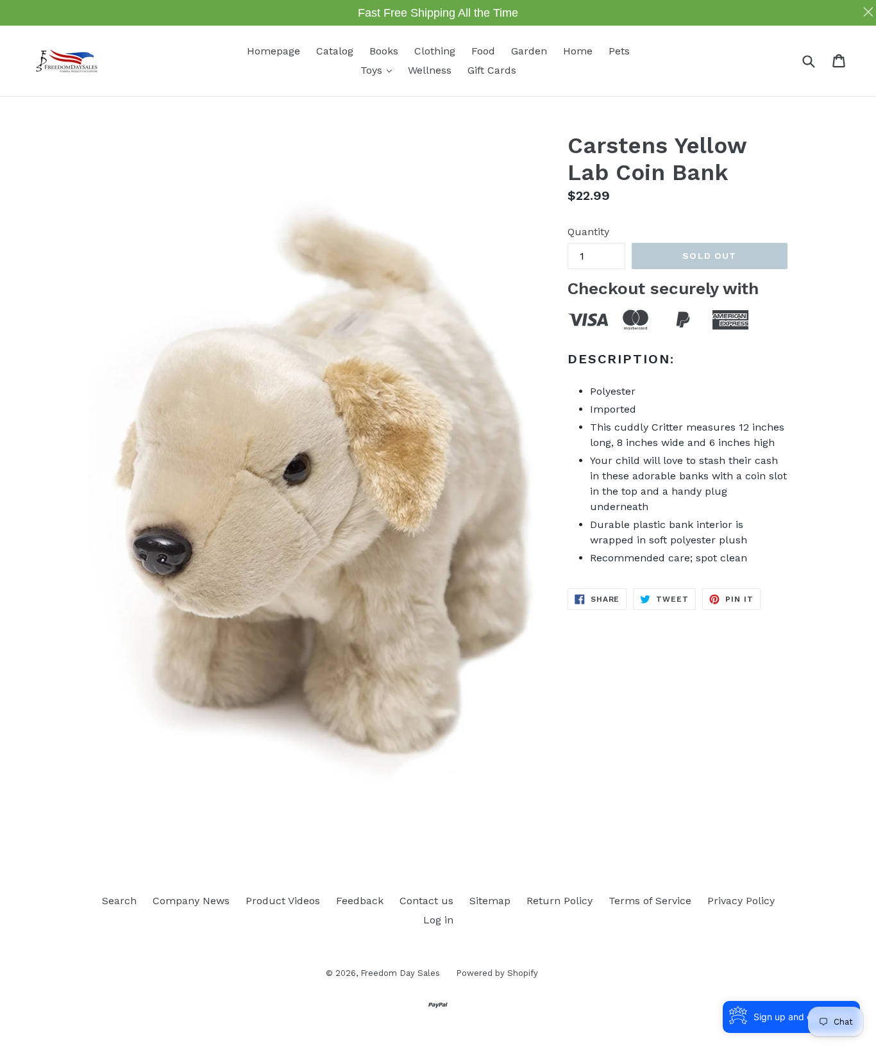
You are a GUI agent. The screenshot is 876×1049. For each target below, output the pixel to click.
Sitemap (489, 901)
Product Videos (283, 901)
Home (578, 51)
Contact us (426, 901)
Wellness (429, 70)
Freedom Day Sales (400, 973)
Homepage (273, 51)
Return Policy (559, 901)
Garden (529, 51)
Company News (191, 901)
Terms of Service (650, 901)
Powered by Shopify (497, 973)
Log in (438, 920)
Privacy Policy (741, 901)
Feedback (359, 901)
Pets (619, 51)
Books (383, 51)
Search (119, 901)
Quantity (588, 232)
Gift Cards (491, 70)
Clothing (434, 51)
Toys (379, 69)
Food (483, 51)
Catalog (334, 51)
